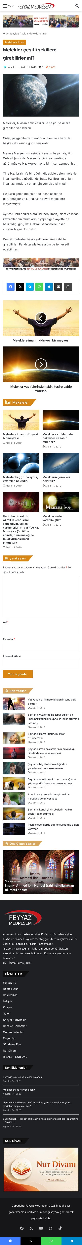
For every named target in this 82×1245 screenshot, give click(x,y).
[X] (20, 287)
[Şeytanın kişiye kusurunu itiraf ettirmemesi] (14, 738)
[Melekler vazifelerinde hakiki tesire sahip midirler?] (61, 420)
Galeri (6, 1013)
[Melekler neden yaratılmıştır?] (61, 502)
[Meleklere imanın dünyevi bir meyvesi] (21, 420)
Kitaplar (8, 1007)
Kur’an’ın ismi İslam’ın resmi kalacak (22, 1076)
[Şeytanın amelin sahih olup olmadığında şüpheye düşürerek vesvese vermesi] (14, 783)
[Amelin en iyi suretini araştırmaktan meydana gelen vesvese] (14, 798)
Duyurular (9, 1038)
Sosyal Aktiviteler (14, 1019)
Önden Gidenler (13, 1032)
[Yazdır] (68, 287)
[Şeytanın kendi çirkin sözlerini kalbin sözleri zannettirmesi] (14, 813)
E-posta (9, 639)
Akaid (23, 33)
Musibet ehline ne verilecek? (19, 1089)
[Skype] (30, 287)
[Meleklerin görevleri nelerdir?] (61, 463)
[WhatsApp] (39, 287)
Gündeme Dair (12, 1044)
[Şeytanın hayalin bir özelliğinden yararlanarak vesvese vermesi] (14, 768)
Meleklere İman (38, 33)
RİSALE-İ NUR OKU (15, 1056)
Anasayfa (11, 33)
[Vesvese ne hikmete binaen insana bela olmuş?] (14, 704)
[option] (41, 872)
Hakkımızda (10, 995)
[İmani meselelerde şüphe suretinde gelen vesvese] (14, 829)
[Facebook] (11, 287)
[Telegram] (49, 287)
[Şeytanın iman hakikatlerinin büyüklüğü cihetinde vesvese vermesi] (14, 753)
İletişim (7, 1001)
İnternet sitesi (12, 656)
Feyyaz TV (10, 982)
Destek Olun (11, 988)
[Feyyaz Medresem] (37, 6)
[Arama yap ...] (77, 7)
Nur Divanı (9, 1050)
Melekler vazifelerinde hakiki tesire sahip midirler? (58, 438)
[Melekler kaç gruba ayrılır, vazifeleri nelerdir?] (21, 463)
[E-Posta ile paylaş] (58, 287)
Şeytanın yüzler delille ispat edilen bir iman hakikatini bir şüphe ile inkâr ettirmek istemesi (53, 719)
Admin (11, 67)
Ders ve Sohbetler (14, 1026)
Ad (6, 622)
